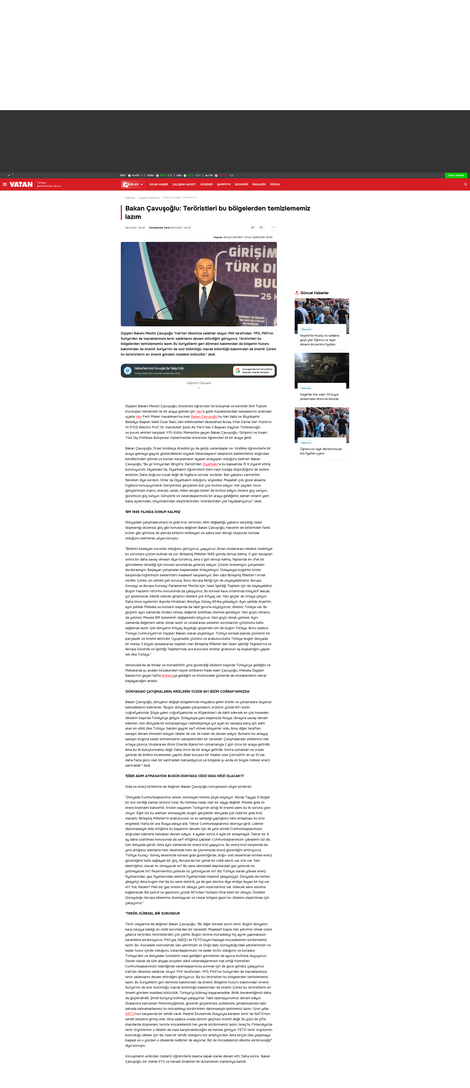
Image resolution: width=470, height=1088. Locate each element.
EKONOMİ (241, 184)
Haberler (130, 198)
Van (199, 411)
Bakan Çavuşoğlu (204, 416)
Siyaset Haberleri (149, 198)
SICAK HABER (158, 184)
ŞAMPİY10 (224, 184)
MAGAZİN (259, 184)
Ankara (167, 675)
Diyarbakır (210, 464)
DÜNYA (275, 184)
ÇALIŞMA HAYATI (184, 184)
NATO (130, 1014)
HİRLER (131, 184)
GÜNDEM (206, 184)
